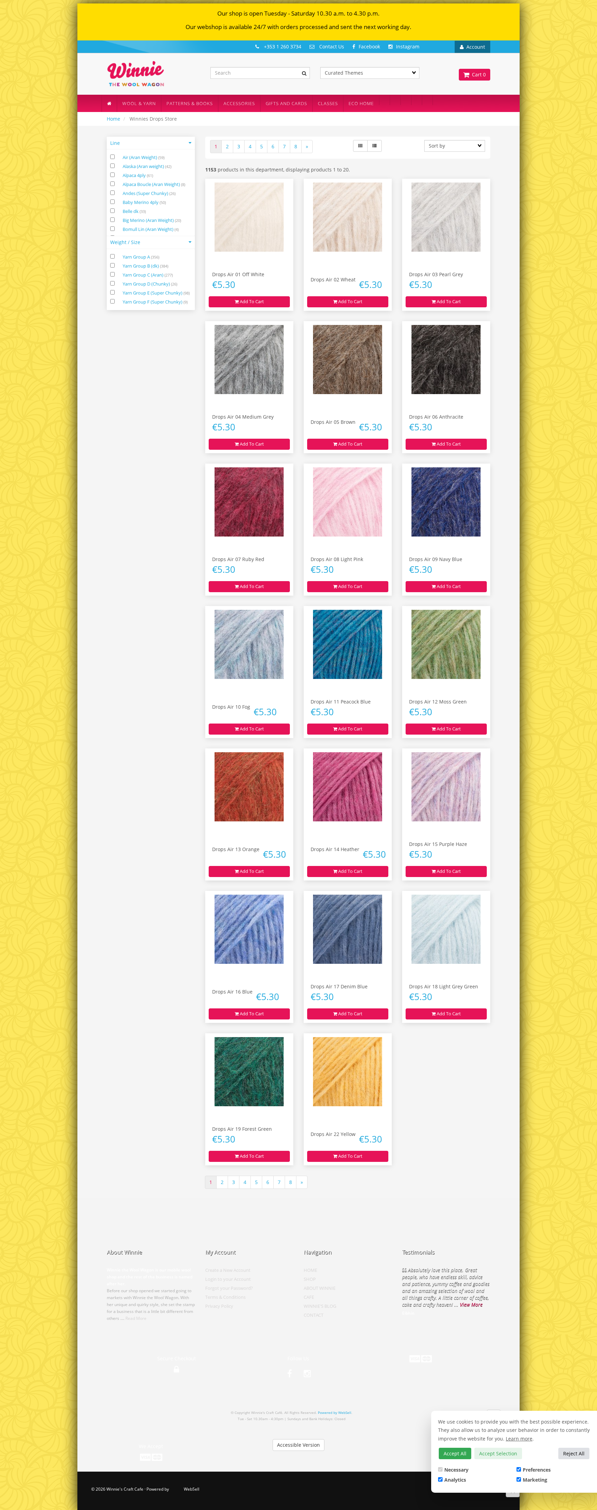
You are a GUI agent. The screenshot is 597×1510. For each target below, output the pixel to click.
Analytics (455, 1479)
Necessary (456, 1469)
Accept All (455, 1453)
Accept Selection (498, 1453)
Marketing (535, 1479)
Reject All (574, 1453)
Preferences (537, 1469)
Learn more (519, 1438)
